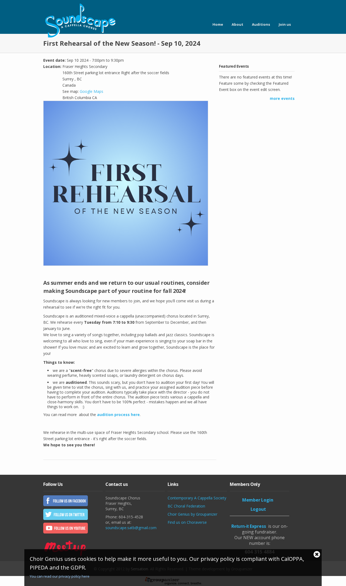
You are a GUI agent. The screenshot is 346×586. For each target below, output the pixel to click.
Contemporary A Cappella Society (197, 497)
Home (217, 24)
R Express (248, 526)
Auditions (261, 24)
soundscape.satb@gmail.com (131, 527)
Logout (258, 509)
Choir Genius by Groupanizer (192, 514)
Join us (285, 24)
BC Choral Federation (186, 506)
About (237, 24)
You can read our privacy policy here (59, 576)
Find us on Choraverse (187, 522)
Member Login (257, 500)
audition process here (118, 414)
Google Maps (91, 91)
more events (282, 98)
